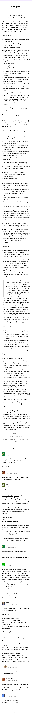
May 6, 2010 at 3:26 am (11, 565)
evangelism (17, 439)
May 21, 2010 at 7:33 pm (11, 604)
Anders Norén (18, 712)
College (20, 436)
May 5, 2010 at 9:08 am (11, 534)
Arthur (7, 602)
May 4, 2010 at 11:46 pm (11, 473)
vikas (7, 694)
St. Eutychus (15, 6)
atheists (11, 439)
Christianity (14, 436)
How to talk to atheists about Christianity (16, 18)
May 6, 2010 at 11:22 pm (11, 588)
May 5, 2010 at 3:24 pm (11, 547)
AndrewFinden (10, 678)
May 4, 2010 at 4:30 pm (11, 455)
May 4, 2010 (16, 433)
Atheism (5, 439)
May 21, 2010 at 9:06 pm (13, 667)
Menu (16, 2)
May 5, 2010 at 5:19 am (11, 486)
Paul (7, 484)
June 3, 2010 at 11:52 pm (11, 696)
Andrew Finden (10, 472)
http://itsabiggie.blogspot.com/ (10, 496)
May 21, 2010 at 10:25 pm (11, 680)
